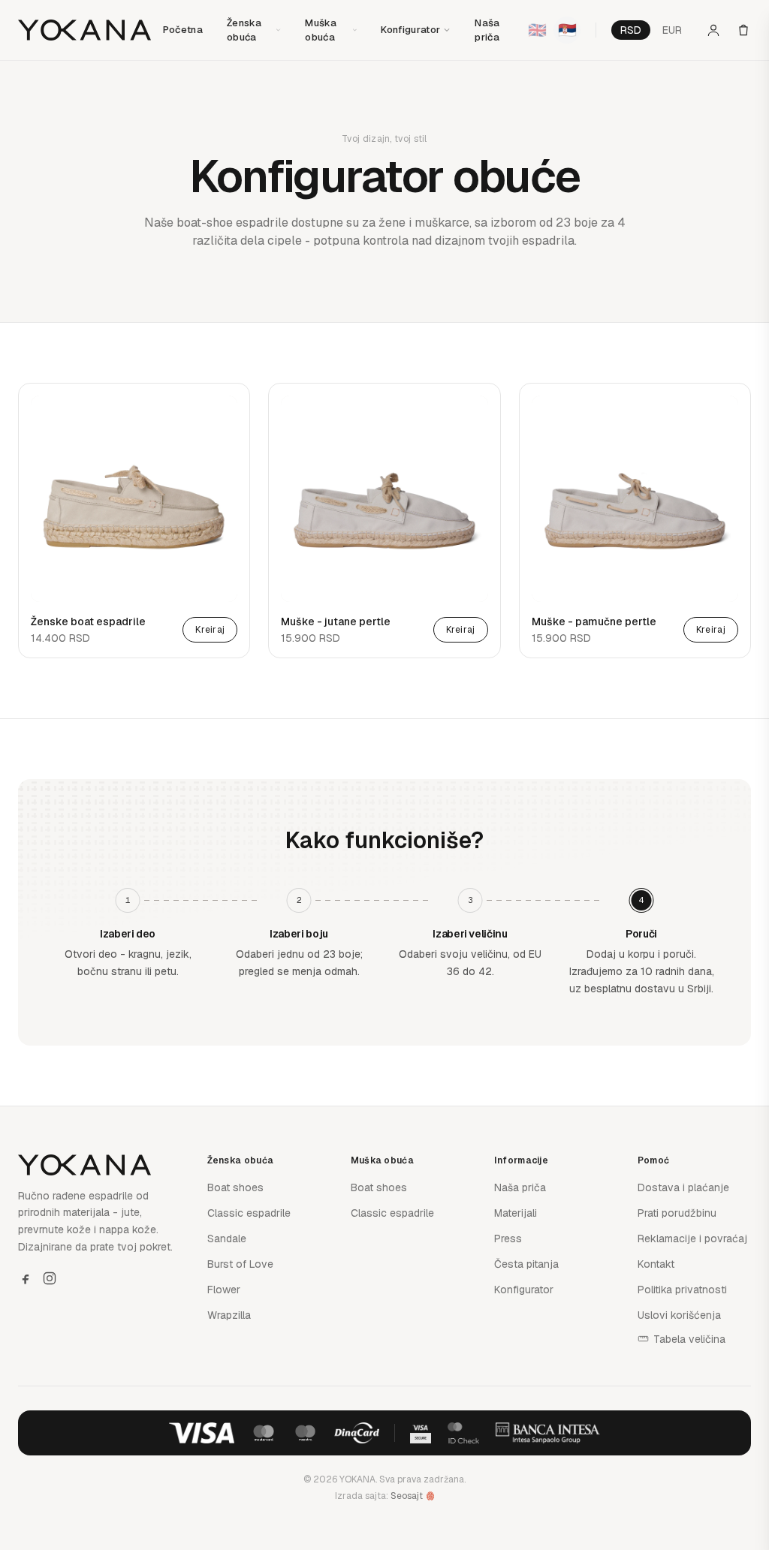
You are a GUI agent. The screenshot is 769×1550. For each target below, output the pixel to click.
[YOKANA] (84, 30)
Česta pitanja (526, 1264)
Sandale (226, 1238)
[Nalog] (713, 30)
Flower (223, 1289)
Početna (183, 29)
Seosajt (407, 1496)
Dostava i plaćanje (683, 1187)
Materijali (515, 1213)
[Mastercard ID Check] (463, 1432)
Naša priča (520, 1187)
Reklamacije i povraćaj (692, 1238)
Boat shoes (235, 1187)
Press (508, 1238)
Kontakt (656, 1264)
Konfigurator (410, 29)
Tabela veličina (689, 1339)
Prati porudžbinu (677, 1213)
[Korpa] (743, 30)
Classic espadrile (249, 1213)
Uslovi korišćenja (679, 1315)
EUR (672, 30)
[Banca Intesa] (548, 1432)
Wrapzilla (229, 1315)
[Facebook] (25, 1278)
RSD (630, 30)
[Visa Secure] (421, 1432)
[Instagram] (49, 1278)
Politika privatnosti (682, 1289)
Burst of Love (240, 1264)
